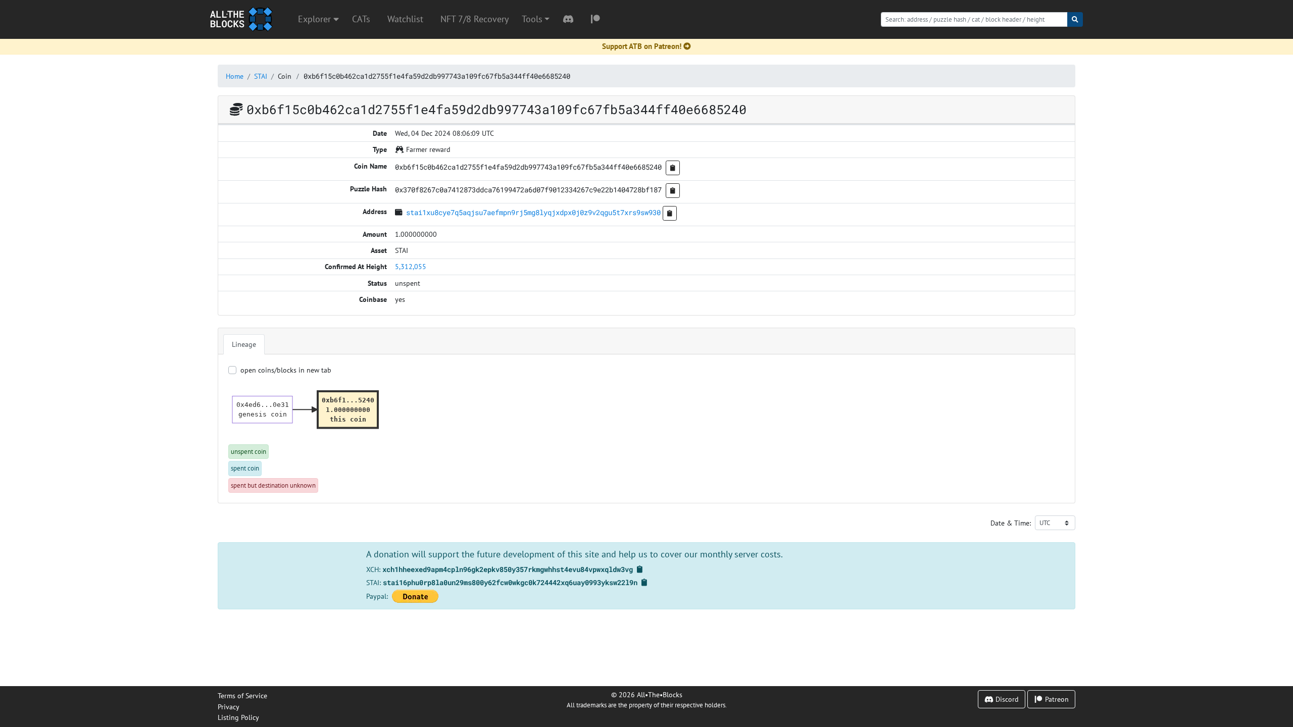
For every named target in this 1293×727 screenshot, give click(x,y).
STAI (260, 76)
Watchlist (405, 19)
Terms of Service (242, 695)
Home (234, 76)
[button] (535, 19)
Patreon (1056, 699)
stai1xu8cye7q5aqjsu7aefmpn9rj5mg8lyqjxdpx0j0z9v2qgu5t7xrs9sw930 (533, 212)
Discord (1006, 699)
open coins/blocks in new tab (285, 370)
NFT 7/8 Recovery (474, 19)
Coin (284, 76)
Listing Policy (238, 717)
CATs (361, 19)
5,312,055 (410, 266)
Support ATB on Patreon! (641, 46)
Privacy (228, 706)
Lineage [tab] (244, 344)
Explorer (315, 19)
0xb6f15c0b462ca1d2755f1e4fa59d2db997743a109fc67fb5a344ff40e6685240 (437, 76)
